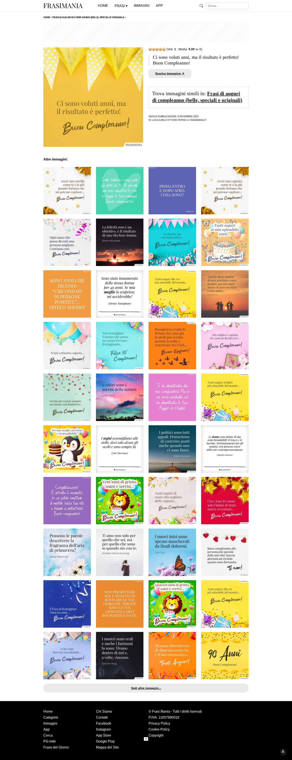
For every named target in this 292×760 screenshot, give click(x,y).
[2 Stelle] (153, 49)
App (46, 729)
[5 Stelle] (164, 49)
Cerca (48, 735)
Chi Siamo (104, 711)
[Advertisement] (146, 32)
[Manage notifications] (283, 751)
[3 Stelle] (157, 49)
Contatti (102, 717)
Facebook (103, 723)
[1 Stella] (150, 49)
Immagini (50, 723)
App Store (103, 735)
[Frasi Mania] (63, 5)
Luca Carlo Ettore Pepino (169, 120)
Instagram (103, 729)
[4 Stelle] (160, 49)
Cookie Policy (159, 729)
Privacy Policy (159, 723)
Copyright (156, 735)
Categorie (50, 717)
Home (48, 711)
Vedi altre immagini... (146, 688)
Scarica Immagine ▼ (170, 73)
